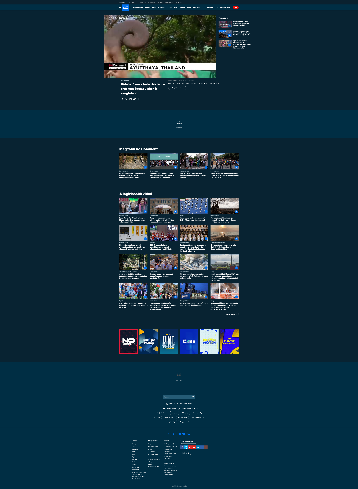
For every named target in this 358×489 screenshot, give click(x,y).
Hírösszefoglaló (153, 446)
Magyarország (185, 422)
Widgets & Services (154, 459)
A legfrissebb (138, 7)
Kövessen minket (153, 454)
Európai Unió (182, 417)
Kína (158, 417)
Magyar (123, 2)
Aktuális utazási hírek (218, 242)
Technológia (169, 417)
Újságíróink (135, 469)
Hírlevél (184, 453)
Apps (149, 456)
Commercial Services (170, 446)
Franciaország (196, 417)
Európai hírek (123, 215)
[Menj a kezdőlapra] (125, 7)
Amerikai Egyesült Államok (128, 271)
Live (236, 7)
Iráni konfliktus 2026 (188, 408)
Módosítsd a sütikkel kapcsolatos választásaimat (170, 472)
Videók (134, 464)
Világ (154, 7)
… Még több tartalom (177, 88)
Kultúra (182, 7)
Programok (135, 467)
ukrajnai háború (161, 413)
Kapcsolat (167, 461)
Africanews (151, 462)
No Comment (123, 171)
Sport (121, 301)
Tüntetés (185, 413)
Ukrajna (174, 413)
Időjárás (150, 449)
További (166, 440)
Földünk (152, 242)
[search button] (176, 2)
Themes (134, 440)
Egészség (196, 7)
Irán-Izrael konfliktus (169, 408)
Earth (189, 7)
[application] (160, 46)
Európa (147, 7)
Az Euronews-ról (169, 444)
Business (161, 7)
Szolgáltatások (152, 440)
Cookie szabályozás (170, 453)
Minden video (230, 314)
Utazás (169, 7)
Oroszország (197, 413)
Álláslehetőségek (169, 463)
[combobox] (186, 2)
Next (175, 7)
